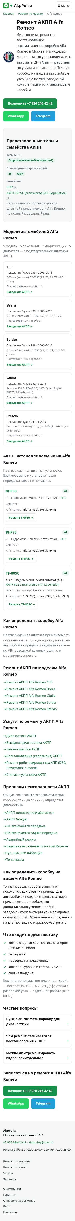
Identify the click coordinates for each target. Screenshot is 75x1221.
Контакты (10, 1212)
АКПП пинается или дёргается (30, 812)
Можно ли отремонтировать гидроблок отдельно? (30, 1055)
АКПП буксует (17, 819)
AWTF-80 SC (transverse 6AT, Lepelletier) (36, 193)
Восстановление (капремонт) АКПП (34, 756)
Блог (6, 1206)
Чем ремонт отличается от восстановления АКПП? (28, 1038)
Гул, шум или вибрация (24, 853)
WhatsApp (16, 116)
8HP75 (11, 532)
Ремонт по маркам (30, 13)
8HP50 (11, 491)
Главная (8, 13)
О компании (12, 1188)
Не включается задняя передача (31, 833)
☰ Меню (64, 5)
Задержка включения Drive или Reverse (37, 846)
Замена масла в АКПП (23, 749)
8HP (10, 187)
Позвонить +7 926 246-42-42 (30, 103)
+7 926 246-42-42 (14, 1142)
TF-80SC (12, 573)
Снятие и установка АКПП (26, 774)
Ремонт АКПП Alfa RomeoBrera (30, 689)
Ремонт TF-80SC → (22, 604)
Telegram (43, 116)
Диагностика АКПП (21, 736)
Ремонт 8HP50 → (21, 517)
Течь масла (15, 859)
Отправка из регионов (19, 1200)
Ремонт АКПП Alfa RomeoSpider (31, 702)
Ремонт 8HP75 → (21, 559)
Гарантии (9, 1194)
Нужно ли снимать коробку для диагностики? (33, 1021)
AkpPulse (23, 5)
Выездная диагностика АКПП (29, 742)
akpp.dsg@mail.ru (40, 1142)
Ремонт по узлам (15, 1167)
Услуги (8, 1173)
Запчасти (9, 1179)
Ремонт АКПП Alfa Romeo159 (29, 682)
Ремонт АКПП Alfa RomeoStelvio (31, 709)
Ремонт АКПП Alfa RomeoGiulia (30, 695)
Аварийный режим (21, 839)
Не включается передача (26, 826)
